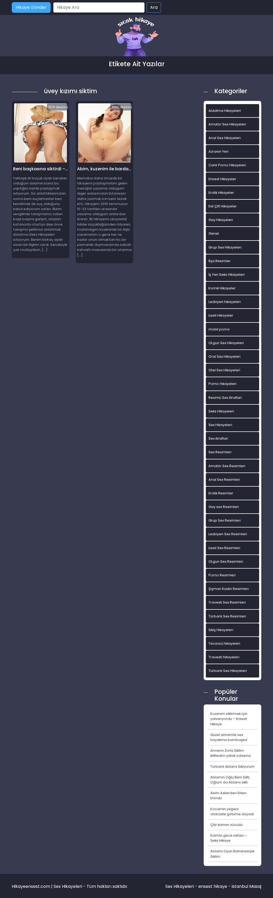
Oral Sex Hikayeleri (224, 356)
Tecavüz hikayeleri (224, 643)
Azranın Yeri (218, 151)
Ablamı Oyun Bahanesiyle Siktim (232, 853)
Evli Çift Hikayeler (222, 206)
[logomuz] (136, 37)
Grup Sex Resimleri (224, 520)
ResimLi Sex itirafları (225, 397)
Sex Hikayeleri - (181, 886)
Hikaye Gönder (31, 7)
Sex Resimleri (219, 452)
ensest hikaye (212, 886)
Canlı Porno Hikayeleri (227, 165)
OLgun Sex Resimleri (225, 561)
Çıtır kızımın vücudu (226, 824)
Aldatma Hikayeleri (224, 110)
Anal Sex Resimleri (224, 479)
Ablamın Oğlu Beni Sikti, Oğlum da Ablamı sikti (230, 780)
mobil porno (219, 329)
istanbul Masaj (246, 886)
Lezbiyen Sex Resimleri (227, 534)
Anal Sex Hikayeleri (224, 138)
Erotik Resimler (220, 493)
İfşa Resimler (219, 261)
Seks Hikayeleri (221, 411)
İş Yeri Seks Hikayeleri (226, 274)
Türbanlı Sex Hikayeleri (227, 670)
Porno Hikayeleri (222, 383)
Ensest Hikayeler (222, 179)
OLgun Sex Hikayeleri (226, 343)
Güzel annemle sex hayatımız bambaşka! (228, 737)
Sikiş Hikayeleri (220, 630)
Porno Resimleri (222, 575)
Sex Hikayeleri (220, 425)
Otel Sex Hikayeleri (224, 370)
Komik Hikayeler (222, 288)
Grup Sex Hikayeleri (225, 247)
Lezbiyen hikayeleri (224, 302)
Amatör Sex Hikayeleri (227, 124)
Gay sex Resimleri (223, 507)
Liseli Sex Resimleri (224, 548)
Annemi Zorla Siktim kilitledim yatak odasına (230, 753)
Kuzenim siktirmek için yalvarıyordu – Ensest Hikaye (228, 718)
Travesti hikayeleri (223, 657)
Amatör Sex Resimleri (226, 466)
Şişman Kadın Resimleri (228, 588)
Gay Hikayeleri (220, 220)
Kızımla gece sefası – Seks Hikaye (228, 838)
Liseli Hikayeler (220, 315)
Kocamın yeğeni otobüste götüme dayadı (232, 811)
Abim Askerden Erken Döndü (228, 795)
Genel (213, 233)
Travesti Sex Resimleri (227, 602)
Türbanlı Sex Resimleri (227, 616)
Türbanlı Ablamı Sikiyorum (232, 766)
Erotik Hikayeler (221, 192)
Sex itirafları (218, 438)
